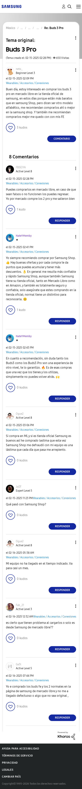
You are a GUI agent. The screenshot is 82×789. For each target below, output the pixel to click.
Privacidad (10, 762)
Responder (62, 220)
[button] (69, 70)
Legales (7, 769)
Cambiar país (11, 776)
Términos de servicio (17, 755)
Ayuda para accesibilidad (20, 748)
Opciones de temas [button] (69, 38)
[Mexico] (11, 6)
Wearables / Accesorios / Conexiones (27, 83)
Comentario (62, 138)
